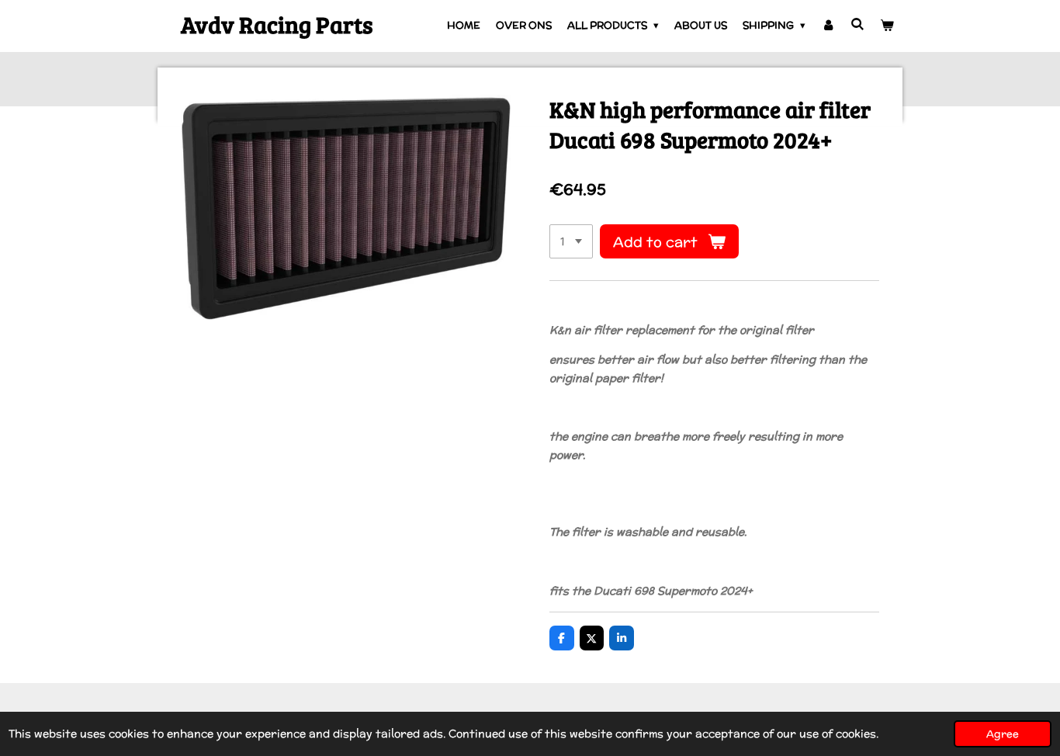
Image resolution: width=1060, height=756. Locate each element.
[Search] (858, 24)
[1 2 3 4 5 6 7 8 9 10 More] (571, 241)
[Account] (828, 25)
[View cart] (887, 25)
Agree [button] (1002, 733)
